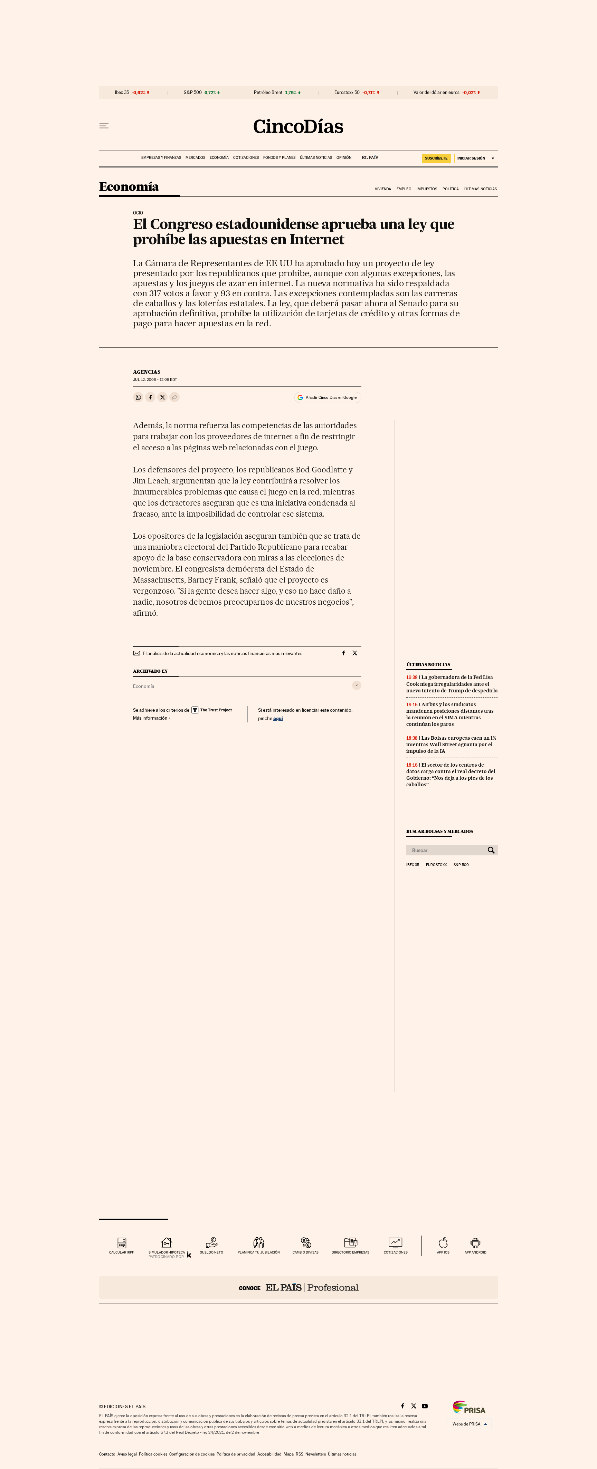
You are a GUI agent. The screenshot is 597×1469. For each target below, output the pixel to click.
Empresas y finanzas (161, 157)
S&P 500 (193, 92)
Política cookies (153, 1454)
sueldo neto (211, 1252)
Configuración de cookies (192, 1454)
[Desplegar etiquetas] (356, 685)
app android (475, 1252)
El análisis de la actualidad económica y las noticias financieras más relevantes (222, 653)
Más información (150, 718)
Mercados (195, 157)
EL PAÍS (367, 155)
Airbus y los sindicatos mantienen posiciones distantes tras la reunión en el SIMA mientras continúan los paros (450, 714)
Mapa (289, 1454)
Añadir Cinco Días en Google (331, 397)
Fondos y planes (279, 157)
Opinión (344, 157)
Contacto (107, 1454)
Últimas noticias (316, 157)
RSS (299, 1454)
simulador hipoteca (167, 1252)
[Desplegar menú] (104, 126)
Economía (219, 157)
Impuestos (427, 189)
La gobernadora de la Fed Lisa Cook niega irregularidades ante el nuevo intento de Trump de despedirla (452, 683)
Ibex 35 (122, 92)
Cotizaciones (246, 157)
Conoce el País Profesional (298, 1287)
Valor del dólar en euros (436, 92)
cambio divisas (306, 1252)
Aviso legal (127, 1454)
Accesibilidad (269, 1454)
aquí (278, 718)
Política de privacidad (236, 1454)
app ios (443, 1252)
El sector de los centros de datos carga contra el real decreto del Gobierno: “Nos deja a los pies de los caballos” (450, 775)
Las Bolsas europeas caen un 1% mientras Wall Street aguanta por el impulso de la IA (451, 744)
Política (451, 189)
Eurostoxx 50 (347, 92)
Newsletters (315, 1454)
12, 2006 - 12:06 (155, 379)
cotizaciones (396, 1252)
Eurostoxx (436, 865)
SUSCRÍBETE (436, 158)
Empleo (404, 189)
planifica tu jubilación (259, 1252)
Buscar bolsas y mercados (439, 831)
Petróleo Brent (268, 92)
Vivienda (383, 189)
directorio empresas (350, 1252)
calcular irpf (121, 1252)
